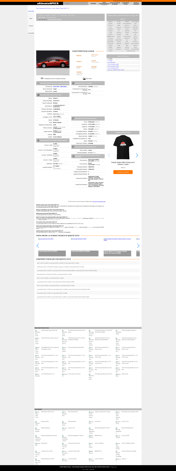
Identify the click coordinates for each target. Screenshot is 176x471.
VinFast (127, 49)
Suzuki (127, 47)
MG (127, 40)
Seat (127, 45)
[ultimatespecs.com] (47, 3)
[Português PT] (123, 1)
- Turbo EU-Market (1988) (113, 64)
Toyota (110, 49)
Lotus (53, 8)
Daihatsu (135, 29)
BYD (111, 27)
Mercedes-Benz (119, 40)
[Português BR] (138, 1)
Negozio (93, 3)
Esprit (57, 8)
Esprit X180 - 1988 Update (60, 86)
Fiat (135, 30)
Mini (135, 40)
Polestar (110, 43)
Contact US (91, 469)
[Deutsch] (119, 1)
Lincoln (110, 38)
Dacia (127, 29)
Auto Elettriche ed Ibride (115, 3)
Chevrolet (127, 27)
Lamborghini (110, 36)
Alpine (119, 23)
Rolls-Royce (135, 43)
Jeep (127, 34)
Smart (110, 47)
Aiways (127, 21)
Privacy (87, 469)
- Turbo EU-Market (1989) (113, 66)
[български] (132, 1)
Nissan (119, 41)
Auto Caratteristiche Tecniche (104, 4)
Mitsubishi (111, 41)
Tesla (135, 47)
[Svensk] (121, 1)
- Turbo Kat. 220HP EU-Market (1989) (115, 69)
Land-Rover (127, 36)
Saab (118, 45)
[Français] (116, 1)
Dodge (111, 30)
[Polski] (136, 1)
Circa (83, 469)
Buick (135, 25)
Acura (119, 21)
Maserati (127, 38)
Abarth (110, 21)
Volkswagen (135, 49)
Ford (110, 32)
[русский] (127, 1)
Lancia (119, 36)
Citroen (110, 29)
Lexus (135, 36)
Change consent (114, 466)
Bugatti (127, 25)
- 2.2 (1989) (109, 60)
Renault (127, 43)
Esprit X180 (63, 8)
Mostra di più (131, 51)
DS (119, 30)
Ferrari (127, 30)
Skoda (135, 45)
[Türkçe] (141, 1)
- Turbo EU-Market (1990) (113, 68)
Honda (127, 32)
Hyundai (135, 32)
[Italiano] (130, 1)
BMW (119, 25)
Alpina (110, 23)
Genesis (119, 32)
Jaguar (119, 34)
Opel (127, 41)
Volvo (110, 51)
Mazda (135, 38)
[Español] (125, 1)
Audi (135, 23)
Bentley (110, 25)
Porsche (118, 43)
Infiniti (111, 34)
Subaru (119, 47)
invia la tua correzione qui (99, 201)
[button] (137, 155)
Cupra (119, 29)
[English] (114, 1)
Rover (110, 45)
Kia (135, 34)
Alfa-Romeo (135, 21)
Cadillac (118, 27)
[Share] (174, 120)
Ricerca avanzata (136, 3)
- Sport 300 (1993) (111, 62)
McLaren (110, 40)
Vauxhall (118, 49)
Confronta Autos (125, 3)
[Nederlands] (134, 1)
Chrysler (135, 27)
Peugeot (135, 41)
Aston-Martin (127, 23)
